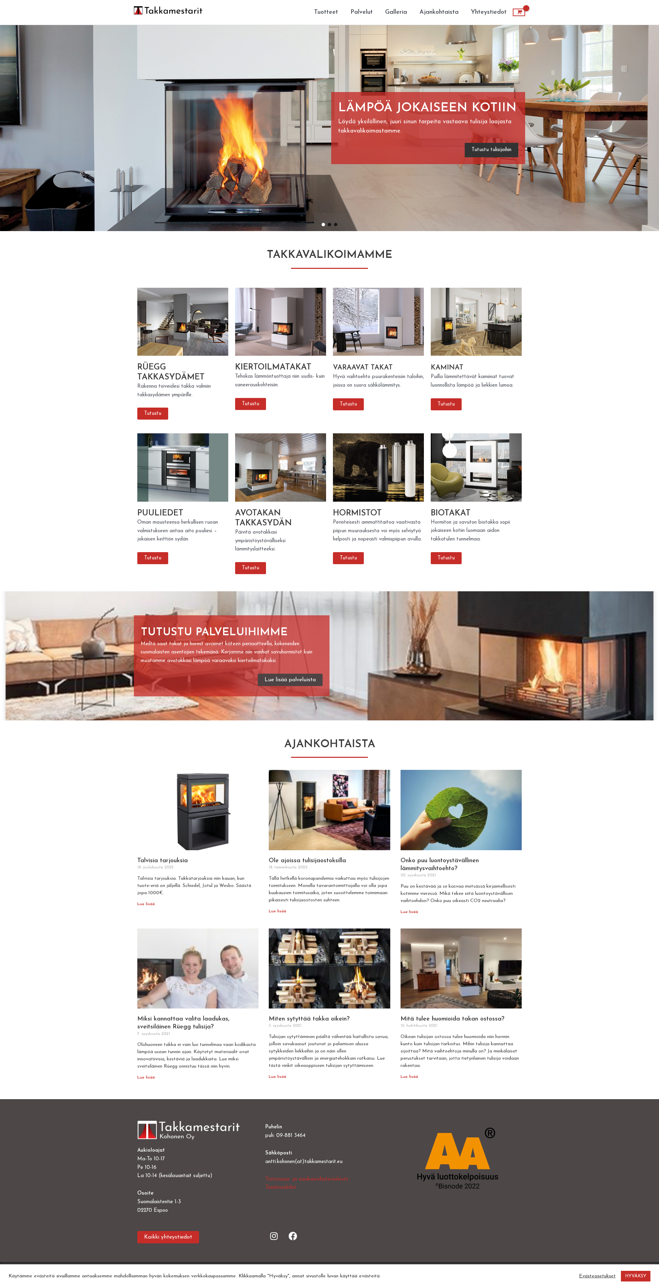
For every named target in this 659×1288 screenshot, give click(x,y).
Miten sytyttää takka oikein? (309, 1019)
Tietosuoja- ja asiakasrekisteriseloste (306, 1179)
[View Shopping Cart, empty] (519, 12)
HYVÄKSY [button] (635, 1276)
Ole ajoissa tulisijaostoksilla (307, 861)
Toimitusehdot (280, 1187)
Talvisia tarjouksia (162, 861)
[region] (329, 128)
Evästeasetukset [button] (597, 1276)
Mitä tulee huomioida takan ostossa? (453, 1019)
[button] (343, 128)
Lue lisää (146, 904)
